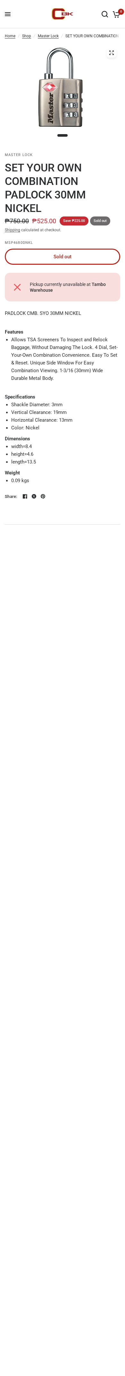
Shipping (12, 230)
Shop (26, 36)
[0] (115, 14)
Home (10, 36)
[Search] (104, 14)
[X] (34, 496)
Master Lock (48, 36)
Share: (11, 496)
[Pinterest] (43, 496)
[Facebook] (25, 496)
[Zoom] (111, 53)
